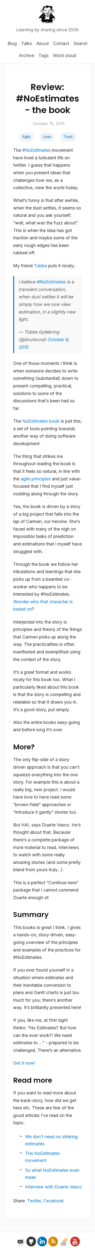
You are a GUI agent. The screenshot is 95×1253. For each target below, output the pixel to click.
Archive (26, 55)
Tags (43, 55)
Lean (47, 136)
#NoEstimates (36, 150)
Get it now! (24, 1063)
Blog (12, 43)
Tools (68, 136)
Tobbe (40, 265)
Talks (26, 43)
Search (80, 43)
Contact (61, 43)
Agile (26, 136)
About (42, 43)
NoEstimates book (40, 421)
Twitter (34, 1200)
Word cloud (64, 55)
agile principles (36, 478)
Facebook (53, 1200)
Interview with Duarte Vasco (53, 1186)
